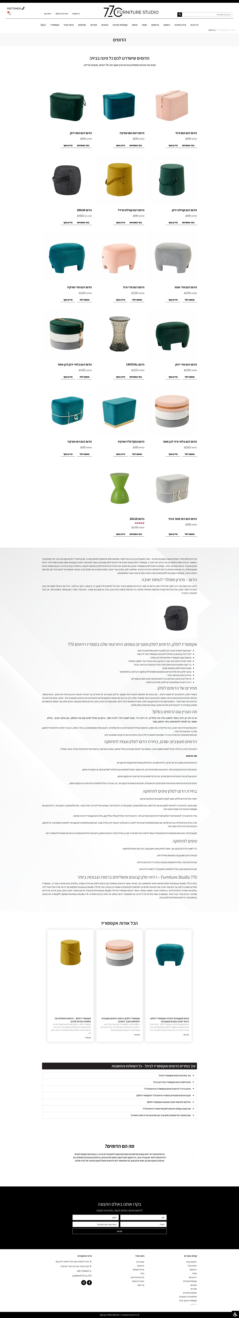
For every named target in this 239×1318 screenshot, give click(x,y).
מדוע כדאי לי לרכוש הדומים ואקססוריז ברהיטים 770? (167, 1088)
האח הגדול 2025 (61, 13)
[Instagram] (83, 1282)
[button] (119, 1075)
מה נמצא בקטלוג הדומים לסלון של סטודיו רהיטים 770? (167, 1108)
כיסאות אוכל (191, 1261)
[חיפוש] (179, 14)
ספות (144, 24)
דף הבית (194, 24)
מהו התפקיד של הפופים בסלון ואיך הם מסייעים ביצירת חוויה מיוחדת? (161, 1115)
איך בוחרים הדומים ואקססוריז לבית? (175, 1075)
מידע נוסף (173, 145)
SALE (43, 24)
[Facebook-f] (89, 1282)
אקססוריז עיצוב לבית (188, 1300)
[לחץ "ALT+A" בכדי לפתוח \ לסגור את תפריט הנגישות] (235, 1314)
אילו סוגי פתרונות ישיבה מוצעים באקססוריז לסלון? (169, 1102)
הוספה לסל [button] (189, 299)
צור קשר (140, 1285)
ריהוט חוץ (47, 13)
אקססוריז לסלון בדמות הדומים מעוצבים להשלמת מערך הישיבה (121, 1020)
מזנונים (104, 24)
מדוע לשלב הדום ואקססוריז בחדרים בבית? (172, 1082)
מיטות (134, 24)
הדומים (193, 1304)
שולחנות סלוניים (190, 1292)
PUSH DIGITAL (113, 1314)
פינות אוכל (69, 24)
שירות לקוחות (138, 1269)
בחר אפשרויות (188, 145)
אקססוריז (220, 30)
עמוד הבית (230, 30)
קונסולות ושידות (120, 24)
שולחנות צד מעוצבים (188, 1296)
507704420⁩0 (14, 8)
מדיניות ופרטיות (137, 1277)
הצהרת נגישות (138, 1281)
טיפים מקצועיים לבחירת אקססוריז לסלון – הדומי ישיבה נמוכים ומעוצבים (169, 1020)
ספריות (93, 24)
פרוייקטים (76, 13)
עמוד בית (140, 1261)
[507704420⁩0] (23, 8)
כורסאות (155, 24)
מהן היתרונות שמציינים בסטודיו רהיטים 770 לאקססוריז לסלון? (163, 1095)
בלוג (142, 1273)
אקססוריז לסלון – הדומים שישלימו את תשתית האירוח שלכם (73, 1020)
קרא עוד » (186, 1035)
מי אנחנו (140, 1265)
